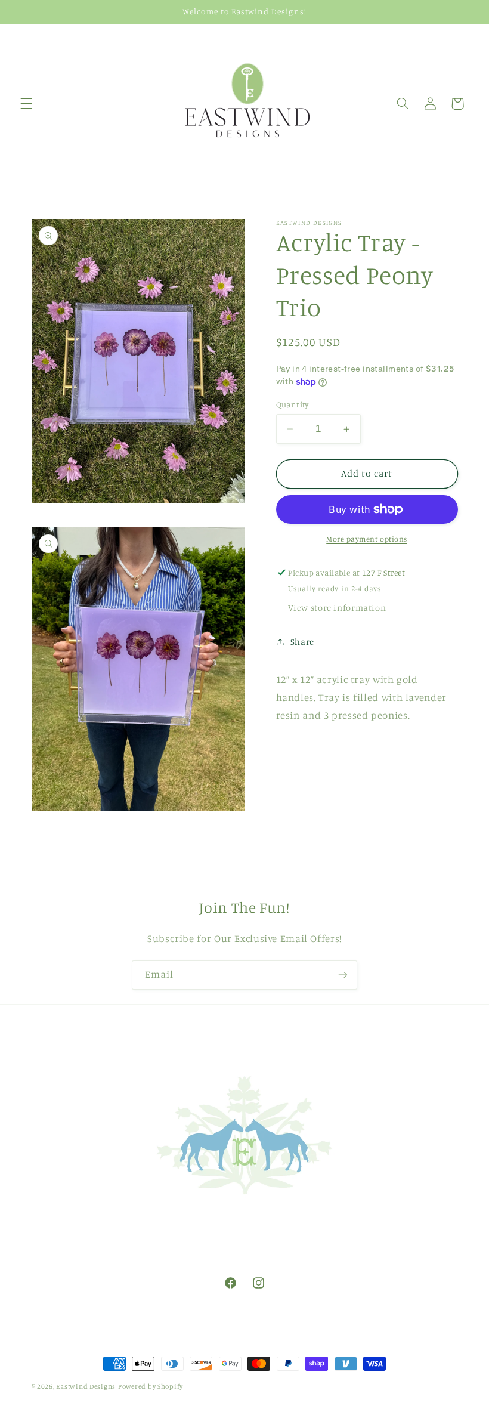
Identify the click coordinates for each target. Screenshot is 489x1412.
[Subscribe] (343, 975)
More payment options (366, 538)
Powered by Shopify (150, 1386)
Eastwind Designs (86, 1386)
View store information (337, 608)
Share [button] (302, 642)
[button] (26, 104)
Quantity (292, 404)
